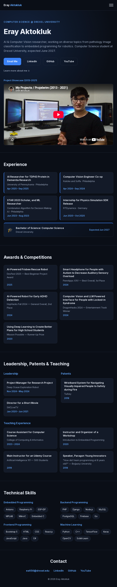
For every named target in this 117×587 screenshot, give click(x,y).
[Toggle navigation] (111, 5)
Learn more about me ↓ (17, 70)
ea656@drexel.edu (37, 570)
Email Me (12, 61)
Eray (13, 5)
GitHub (50, 61)
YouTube (69, 61)
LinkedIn (32, 61)
